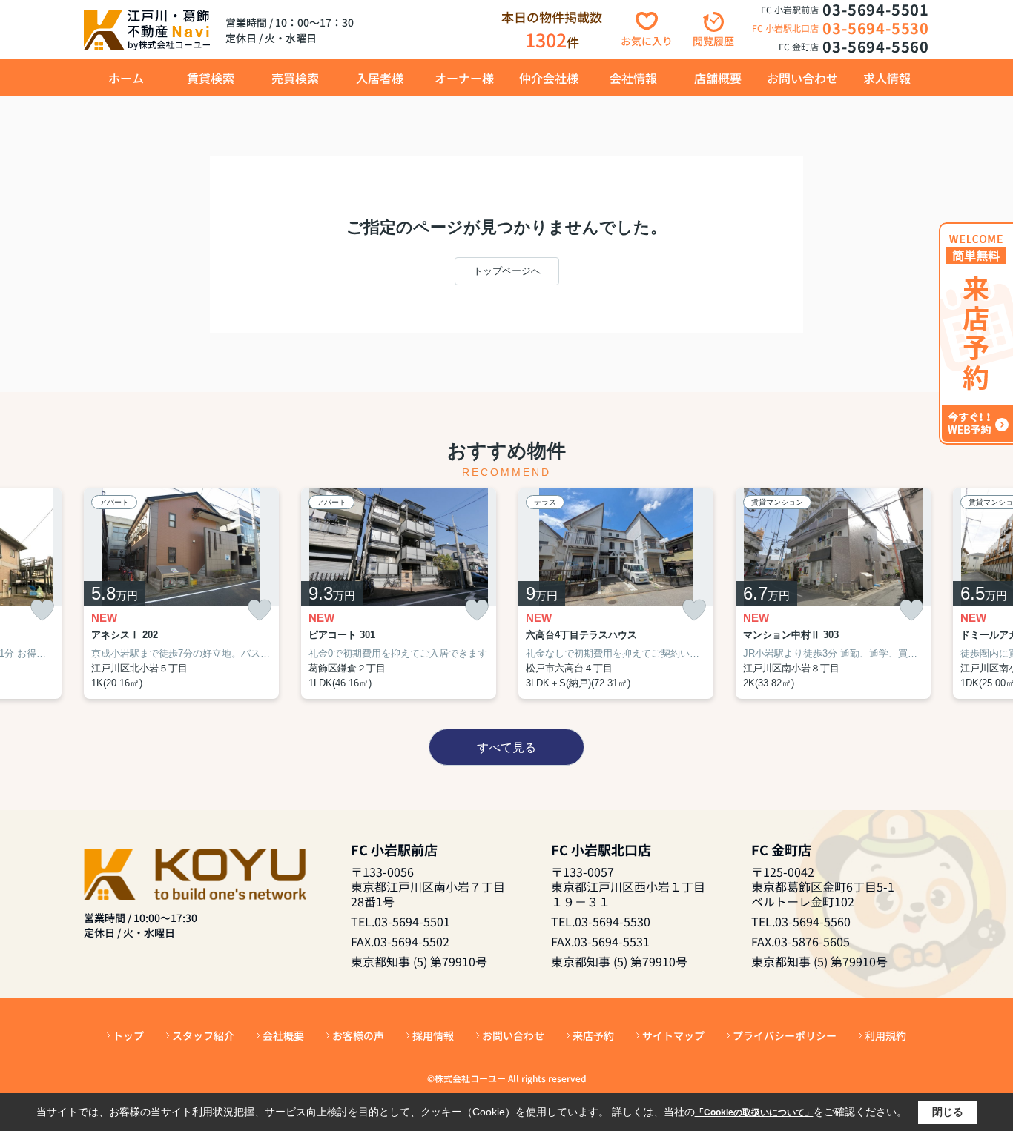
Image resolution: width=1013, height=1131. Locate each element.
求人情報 (887, 78)
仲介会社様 (548, 78)
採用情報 (433, 1035)
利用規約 (885, 1035)
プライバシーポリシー (785, 1035)
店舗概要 (718, 78)
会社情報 (633, 78)
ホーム (126, 78)
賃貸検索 (210, 78)
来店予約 (593, 1035)
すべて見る (506, 747)
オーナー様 (464, 78)
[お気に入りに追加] (42, 610)
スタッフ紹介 (203, 1035)
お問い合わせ (802, 78)
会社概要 (283, 1035)
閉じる (947, 1112)
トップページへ (507, 270)
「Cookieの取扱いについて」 (754, 1112)
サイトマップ (673, 1035)
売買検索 (295, 78)
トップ (128, 1035)
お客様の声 (358, 1035)
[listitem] (181, 594)
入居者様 (379, 78)
